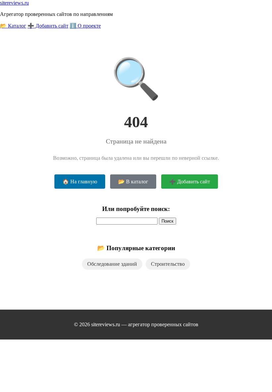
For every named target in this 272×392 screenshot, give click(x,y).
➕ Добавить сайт (48, 26)
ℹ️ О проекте (85, 26)
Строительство (168, 264)
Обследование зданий (112, 264)
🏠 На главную (79, 181)
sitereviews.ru (14, 3)
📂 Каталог (13, 26)
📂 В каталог (133, 181)
